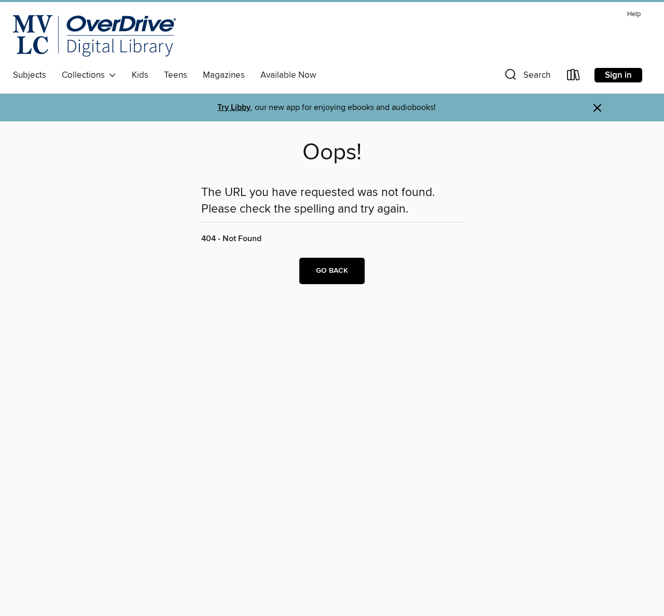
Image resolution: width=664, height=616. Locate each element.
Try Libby (234, 107)
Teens (175, 75)
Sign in (618, 75)
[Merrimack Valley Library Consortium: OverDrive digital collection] (94, 35)
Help (634, 14)
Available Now (288, 75)
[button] (526, 77)
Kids (140, 75)
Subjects (29, 75)
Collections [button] (85, 75)
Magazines (224, 75)
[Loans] (573, 77)
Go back (332, 270)
